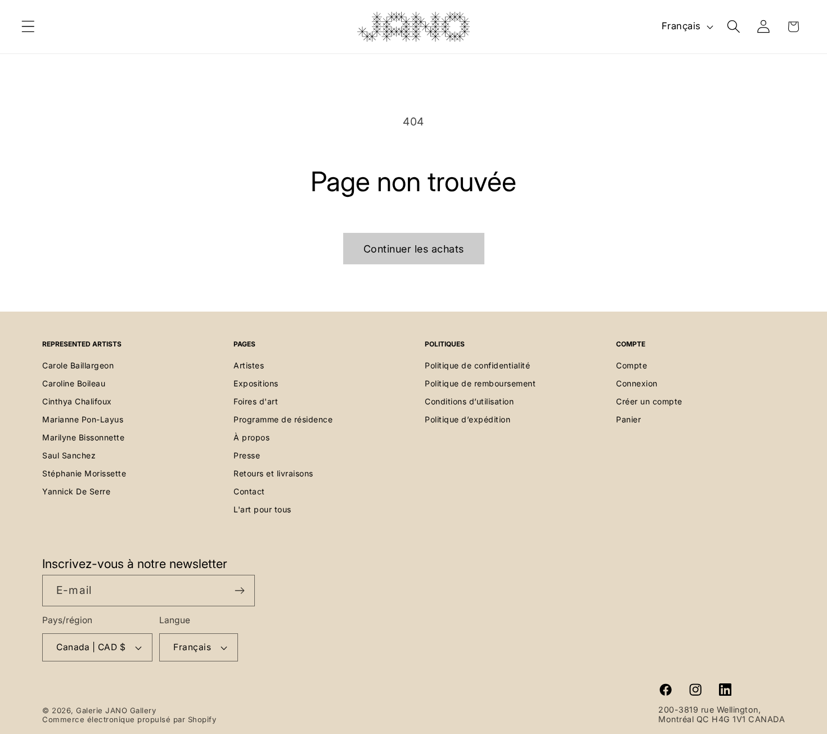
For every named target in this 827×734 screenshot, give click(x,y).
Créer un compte (649, 401)
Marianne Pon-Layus (82, 419)
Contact (249, 491)
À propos (251, 437)
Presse (246, 455)
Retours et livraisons (273, 473)
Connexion (637, 383)
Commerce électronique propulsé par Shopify (129, 719)
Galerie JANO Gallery (116, 710)
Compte (631, 365)
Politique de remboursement (480, 383)
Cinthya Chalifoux (77, 401)
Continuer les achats (413, 249)
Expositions (255, 383)
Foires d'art (255, 401)
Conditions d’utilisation (469, 401)
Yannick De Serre (76, 491)
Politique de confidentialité (477, 365)
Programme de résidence (282, 419)
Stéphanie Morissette (84, 473)
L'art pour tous (262, 509)
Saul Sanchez (69, 455)
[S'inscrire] (239, 590)
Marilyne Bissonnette (83, 437)
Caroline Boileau (73, 383)
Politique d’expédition (467, 419)
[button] (28, 27)
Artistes (248, 365)
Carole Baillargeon (78, 365)
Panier (628, 419)
